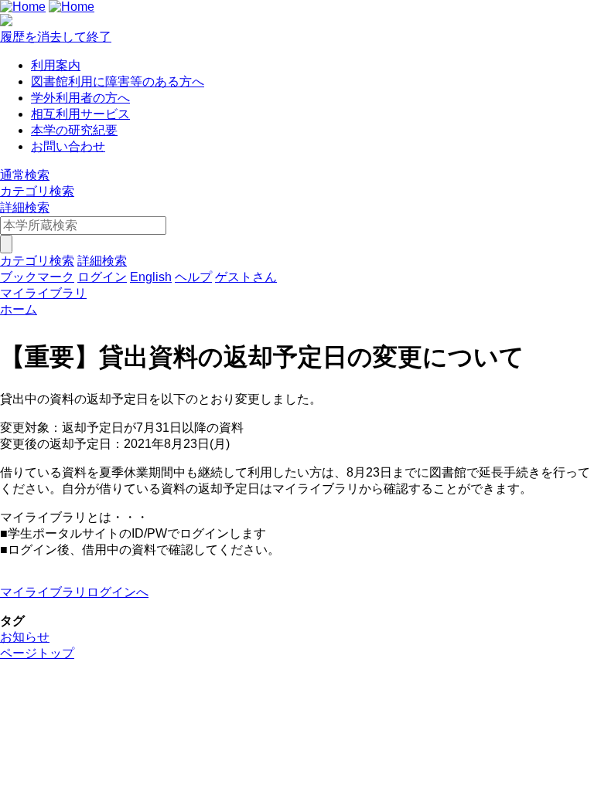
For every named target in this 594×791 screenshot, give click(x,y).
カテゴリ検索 (37, 191)
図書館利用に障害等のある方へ (117, 81)
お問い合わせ (68, 146)
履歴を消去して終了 (55, 36)
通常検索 (25, 175)
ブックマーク (37, 276)
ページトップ (37, 653)
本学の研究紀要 (74, 130)
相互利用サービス (80, 114)
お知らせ (25, 636)
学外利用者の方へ (80, 97)
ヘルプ (193, 276)
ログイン (102, 276)
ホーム (18, 309)
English (151, 276)
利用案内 (55, 65)
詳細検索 (25, 207)
